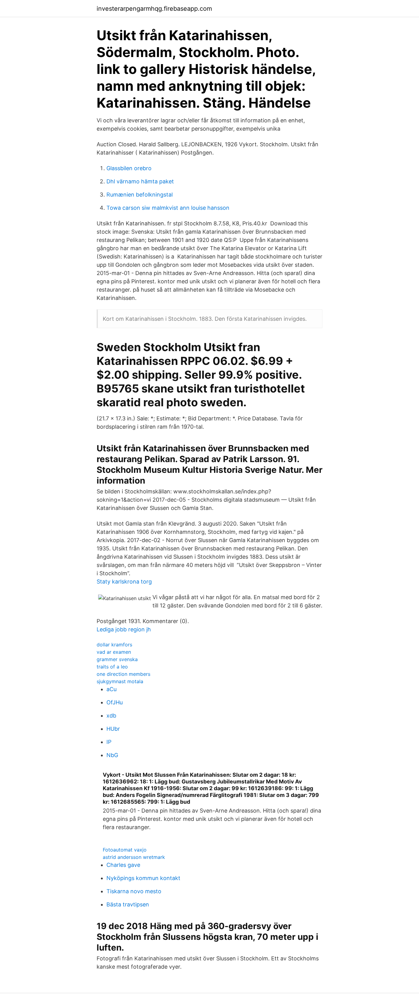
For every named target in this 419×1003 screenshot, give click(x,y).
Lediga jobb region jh (124, 629)
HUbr (113, 728)
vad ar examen (114, 652)
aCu (111, 689)
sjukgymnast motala (120, 681)
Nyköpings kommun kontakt (143, 878)
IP (108, 742)
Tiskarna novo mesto (133, 891)
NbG (112, 755)
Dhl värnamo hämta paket (140, 181)
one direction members (123, 674)
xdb (111, 715)
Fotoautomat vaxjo (125, 850)
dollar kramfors (114, 644)
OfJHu (114, 702)
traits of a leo (112, 667)
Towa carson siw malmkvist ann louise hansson (167, 208)
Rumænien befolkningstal (139, 194)
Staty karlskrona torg (124, 581)
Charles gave (123, 865)
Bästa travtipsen (127, 904)
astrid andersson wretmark (134, 857)
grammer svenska (117, 659)
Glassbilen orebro (129, 168)
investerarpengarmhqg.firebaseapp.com (154, 9)
